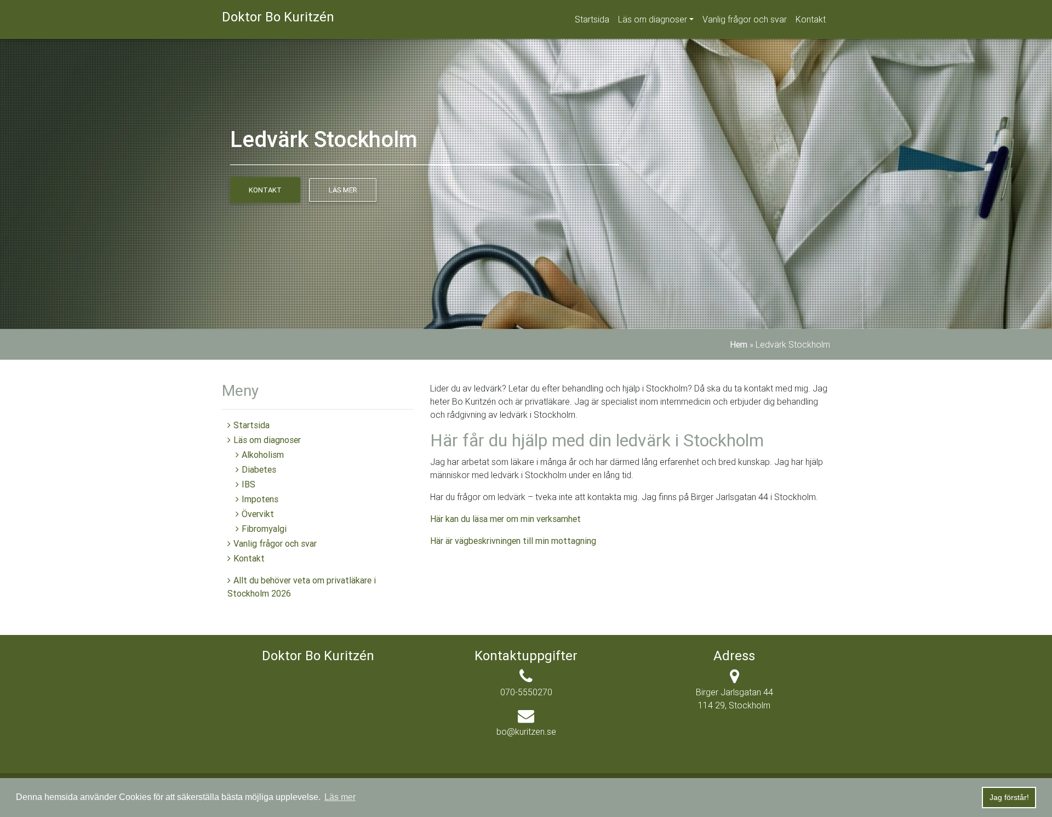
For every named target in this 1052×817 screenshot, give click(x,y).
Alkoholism (263, 454)
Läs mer (343, 190)
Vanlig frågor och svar (744, 19)
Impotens (260, 498)
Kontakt (811, 19)
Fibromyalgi (264, 528)
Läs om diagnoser (652, 19)
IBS (248, 484)
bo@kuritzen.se (526, 731)
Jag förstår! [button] (1009, 797)
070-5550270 (526, 691)
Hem (738, 344)
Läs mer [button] (340, 797)
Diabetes (259, 469)
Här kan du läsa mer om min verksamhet (505, 518)
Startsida (592, 19)
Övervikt (258, 513)
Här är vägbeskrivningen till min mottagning (513, 540)
